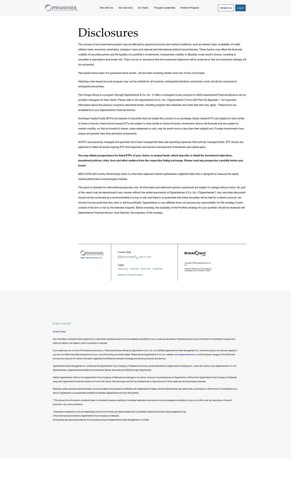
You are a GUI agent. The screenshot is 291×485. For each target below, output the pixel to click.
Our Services (126, 7)
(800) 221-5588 (144, 257)
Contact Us (226, 7)
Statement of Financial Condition (130, 275)
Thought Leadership (164, 7)
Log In (240, 7)
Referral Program (190, 7)
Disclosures (134, 269)
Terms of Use (146, 269)
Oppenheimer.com (94, 257)
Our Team (143, 7)
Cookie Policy (158, 269)
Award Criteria (59, 331)
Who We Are (106, 7)
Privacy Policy (123, 269)
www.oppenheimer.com (184, 354)
